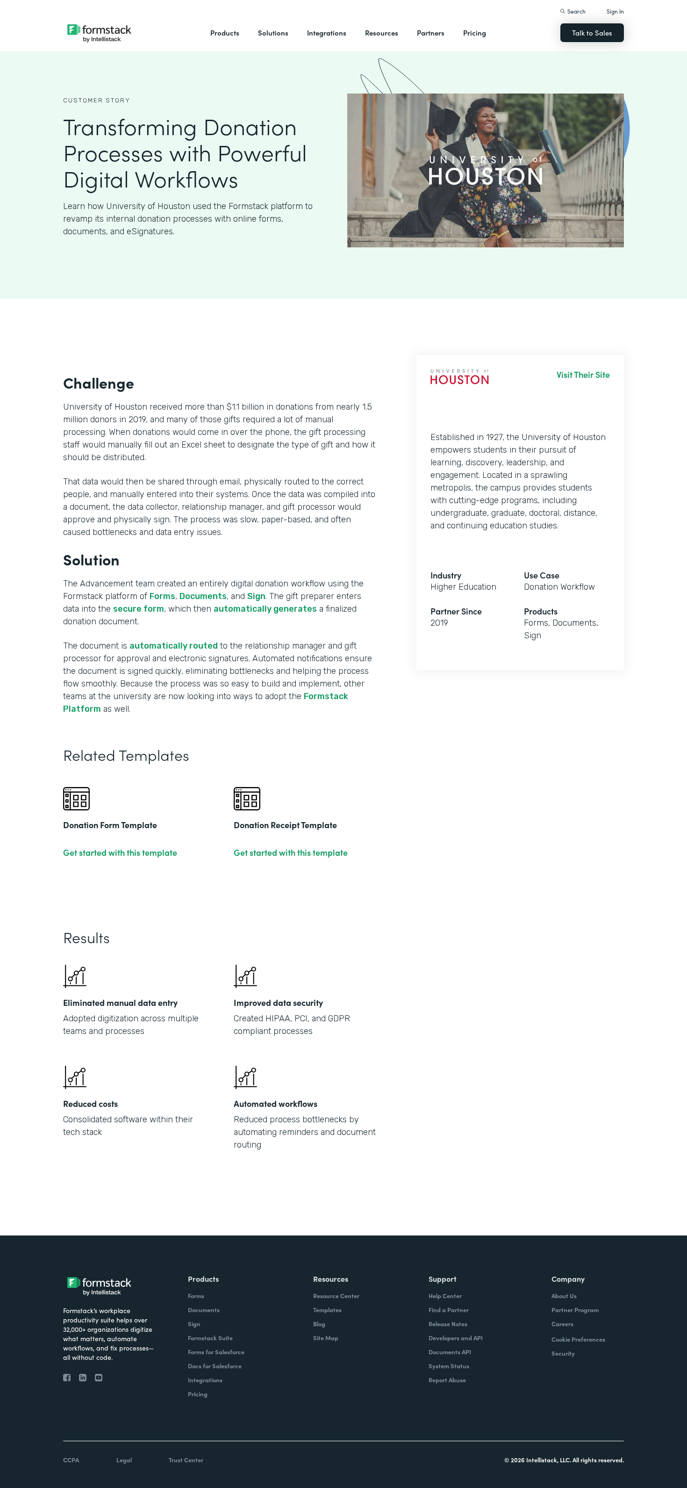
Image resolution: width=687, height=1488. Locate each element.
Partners (430, 32)
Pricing (474, 32)
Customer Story (96, 100)
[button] (225, 33)
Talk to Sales (592, 32)
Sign (256, 596)
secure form (138, 609)
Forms (162, 596)
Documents (203, 596)
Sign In (615, 11)
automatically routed (173, 646)
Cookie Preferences (578, 1339)
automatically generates (265, 609)
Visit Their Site (583, 374)
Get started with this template (120, 852)
